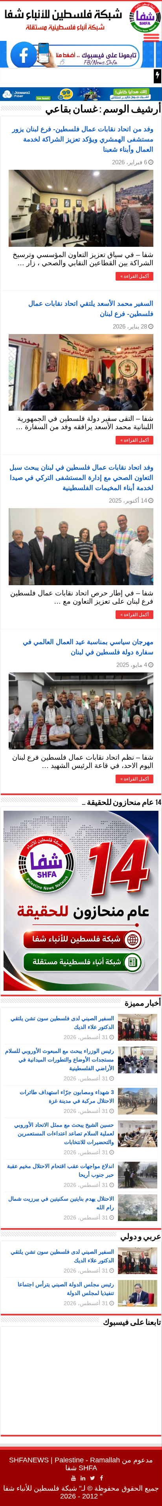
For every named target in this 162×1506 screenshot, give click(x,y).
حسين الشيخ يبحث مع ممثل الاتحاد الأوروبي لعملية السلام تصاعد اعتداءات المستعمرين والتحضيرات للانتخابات (64, 1133)
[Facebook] (101, 1478)
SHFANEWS (29, 1460)
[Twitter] (92, 1478)
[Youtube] (73, 1478)
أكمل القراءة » (134, 276)
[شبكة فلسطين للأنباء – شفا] (81, 15)
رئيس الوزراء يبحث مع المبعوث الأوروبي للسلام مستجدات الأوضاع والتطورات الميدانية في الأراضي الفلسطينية (59, 1059)
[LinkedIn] (83, 1478)
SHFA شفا (81, 1468)
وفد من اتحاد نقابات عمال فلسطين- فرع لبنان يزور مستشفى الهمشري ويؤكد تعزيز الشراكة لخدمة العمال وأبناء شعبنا (82, 139)
